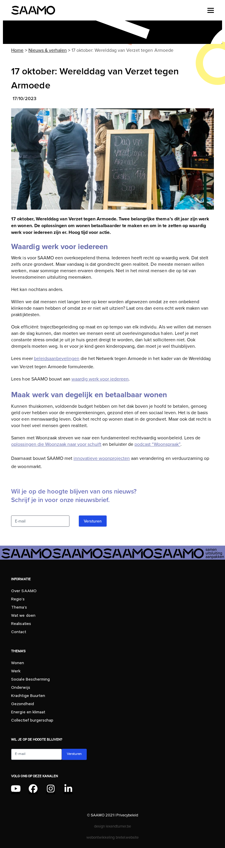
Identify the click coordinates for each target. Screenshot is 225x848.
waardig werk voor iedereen (100, 379)
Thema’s (19, 608)
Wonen (17, 663)
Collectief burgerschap (32, 721)
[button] (210, 10)
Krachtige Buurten (28, 696)
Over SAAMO (23, 591)
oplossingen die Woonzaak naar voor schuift (56, 444)
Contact (18, 632)
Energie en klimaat (28, 712)
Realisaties (21, 624)
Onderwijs (20, 688)
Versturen (93, 521)
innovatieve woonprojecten (102, 458)
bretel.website (127, 837)
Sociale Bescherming (30, 680)
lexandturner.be (118, 826)
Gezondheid (22, 704)
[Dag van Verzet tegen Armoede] (112, 159)
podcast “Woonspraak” (157, 444)
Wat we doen (23, 616)
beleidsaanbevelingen (56, 358)
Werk (16, 671)
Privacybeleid (127, 815)
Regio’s (17, 599)
